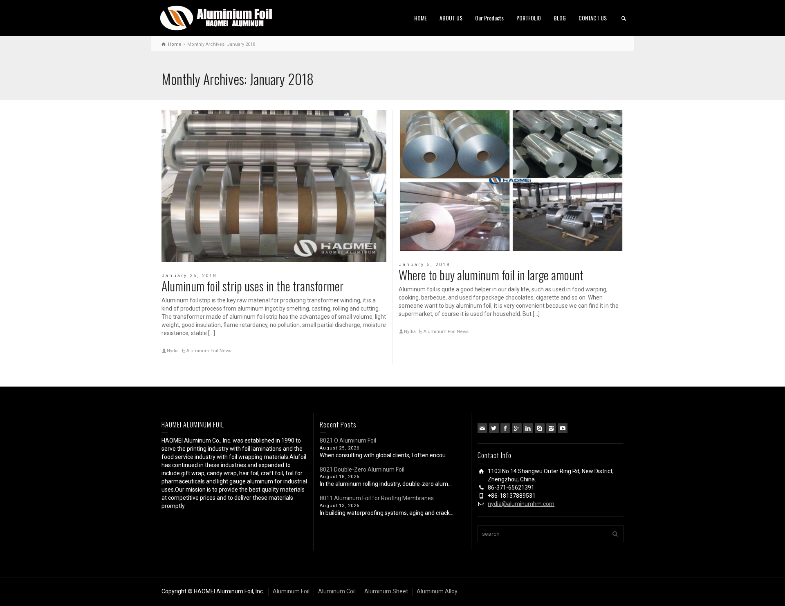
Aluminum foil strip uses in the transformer (252, 286)
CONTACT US (593, 17)
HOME (420, 17)
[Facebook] (505, 428)
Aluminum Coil (337, 591)
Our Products (489, 17)
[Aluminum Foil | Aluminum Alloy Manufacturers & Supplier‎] (217, 17)
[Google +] (517, 428)
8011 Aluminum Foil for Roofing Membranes (377, 498)
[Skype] (540, 428)
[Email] (482, 428)
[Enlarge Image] (273, 186)
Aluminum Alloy (437, 591)
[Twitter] (494, 428)
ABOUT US (451, 17)
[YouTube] (562, 428)
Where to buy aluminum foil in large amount (491, 275)
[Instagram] (551, 428)
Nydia (173, 350)
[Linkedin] (528, 428)
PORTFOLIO (528, 17)
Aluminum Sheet (386, 591)
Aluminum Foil (291, 591)
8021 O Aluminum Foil (348, 440)
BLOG (560, 17)
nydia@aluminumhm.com (521, 504)
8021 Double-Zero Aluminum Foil (362, 469)
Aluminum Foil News (208, 350)
